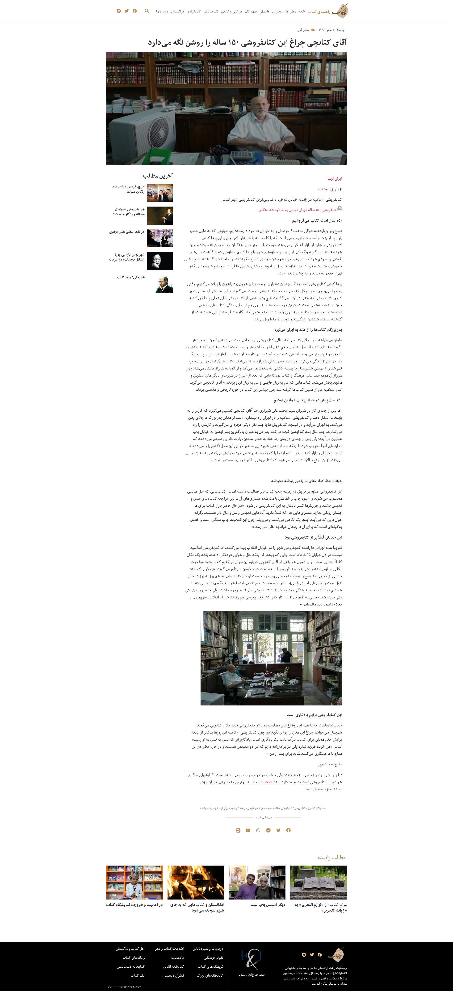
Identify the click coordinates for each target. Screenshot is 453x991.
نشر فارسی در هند (248, 808)
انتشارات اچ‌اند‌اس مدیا (252, 975)
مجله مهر (266, 808)
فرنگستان (177, 11)
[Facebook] (134, 11)
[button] (147, 11)
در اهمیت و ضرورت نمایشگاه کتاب (134, 904)
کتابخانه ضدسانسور (131, 966)
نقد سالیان (211, 11)
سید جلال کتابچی (317, 808)
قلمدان (264, 11)
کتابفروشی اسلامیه (282, 808)
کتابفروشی (300, 808)
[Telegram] (118, 11)
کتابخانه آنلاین (173, 966)
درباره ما (162, 11)
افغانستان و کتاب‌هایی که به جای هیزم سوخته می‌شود (197, 907)
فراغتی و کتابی (231, 11)
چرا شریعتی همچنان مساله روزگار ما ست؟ (129, 212)
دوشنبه (323, 189)
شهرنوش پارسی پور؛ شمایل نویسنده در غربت (127, 257)
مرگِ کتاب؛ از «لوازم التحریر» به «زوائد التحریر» (321, 907)
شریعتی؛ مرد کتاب (131, 277)
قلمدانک (251, 11)
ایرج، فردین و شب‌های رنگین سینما (128, 189)
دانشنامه (177, 957)
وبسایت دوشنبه (208, 808)
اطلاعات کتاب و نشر (169, 948)
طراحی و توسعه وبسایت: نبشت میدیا (124, 986)
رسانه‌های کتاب (134, 957)
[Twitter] (126, 11)
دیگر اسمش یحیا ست (268, 904)
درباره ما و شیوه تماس (208, 948)
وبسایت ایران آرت (228, 808)
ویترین (277, 11)
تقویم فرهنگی (213, 957)
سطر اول (290, 11)
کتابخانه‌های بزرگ (210, 975)
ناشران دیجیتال (173, 975)
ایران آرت (335, 178)
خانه (302, 11)
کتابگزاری (194, 11)
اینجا (268, 782)
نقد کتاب (138, 975)
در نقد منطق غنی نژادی (127, 231)
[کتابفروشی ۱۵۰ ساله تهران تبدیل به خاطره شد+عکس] (300, 209)
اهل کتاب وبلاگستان (130, 948)
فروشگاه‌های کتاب (210, 966)
